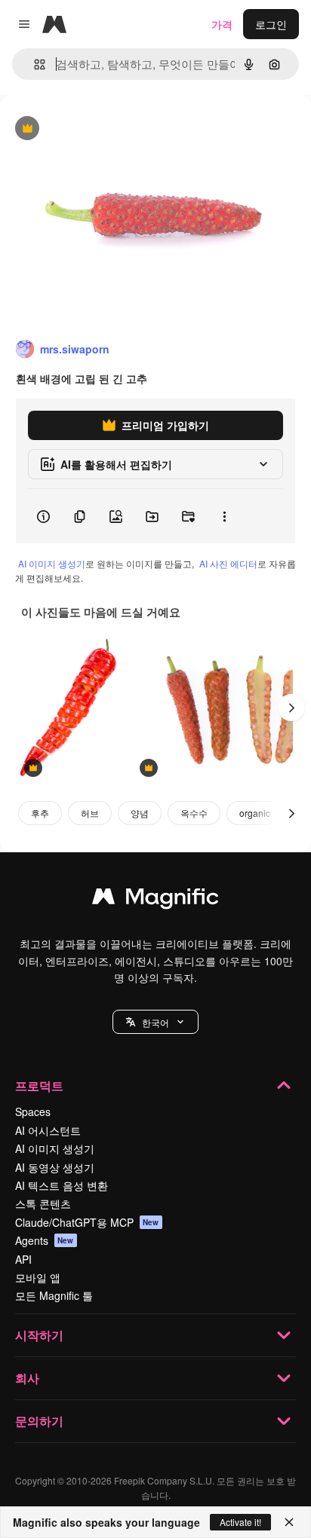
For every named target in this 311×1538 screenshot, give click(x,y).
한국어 (155, 1022)
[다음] (291, 707)
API (23, 1259)
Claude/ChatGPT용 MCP (87, 1222)
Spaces (33, 1111)
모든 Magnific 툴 (54, 1295)
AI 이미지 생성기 (51, 563)
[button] (155, 1022)
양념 (140, 812)
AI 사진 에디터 (228, 563)
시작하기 (39, 1335)
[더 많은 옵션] (224, 516)
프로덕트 (39, 1085)
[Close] (289, 1522)
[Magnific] (155, 899)
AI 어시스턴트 (48, 1130)
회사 (27, 1378)
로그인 (271, 24)
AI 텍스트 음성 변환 (61, 1185)
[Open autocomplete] (33, 64)
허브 (90, 812)
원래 (86, 129)
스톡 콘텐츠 (43, 1203)
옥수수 (194, 812)
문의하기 (39, 1420)
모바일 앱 (37, 1277)
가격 (221, 24)
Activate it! (240, 1521)
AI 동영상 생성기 (54, 1167)
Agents (44, 1240)
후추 (40, 812)
